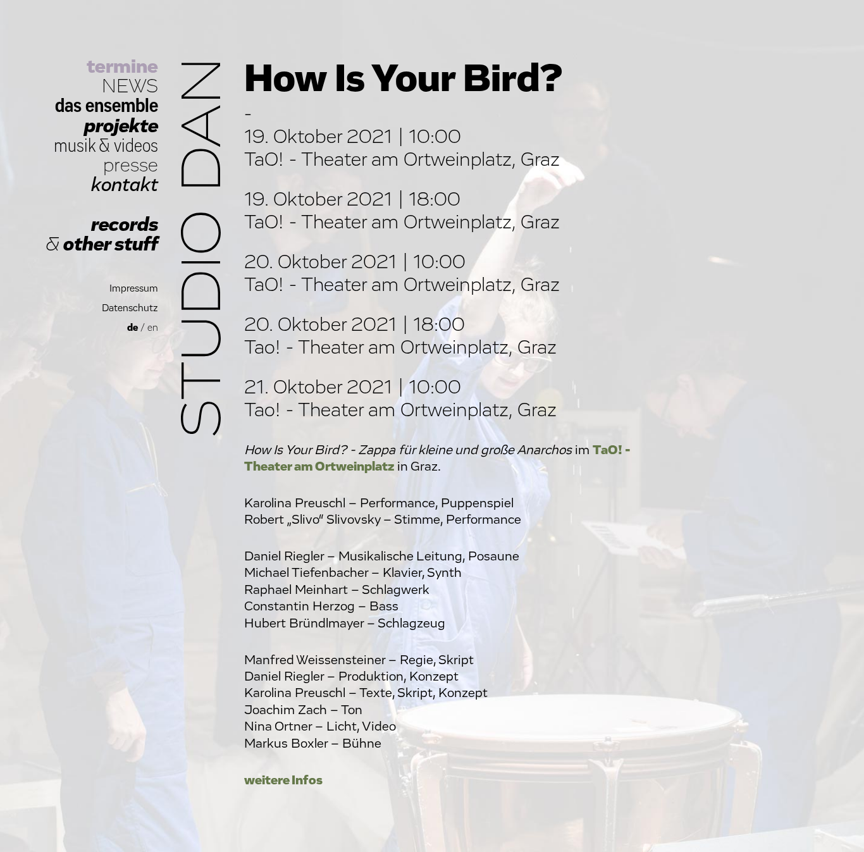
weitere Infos (283, 780)
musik (75, 146)
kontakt (124, 185)
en (152, 328)
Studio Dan (203, 247)
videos (136, 146)
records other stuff (102, 234)
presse (130, 165)
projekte (121, 126)
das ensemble (106, 106)
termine (122, 67)
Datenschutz (130, 308)
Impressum (133, 288)
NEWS (130, 86)
